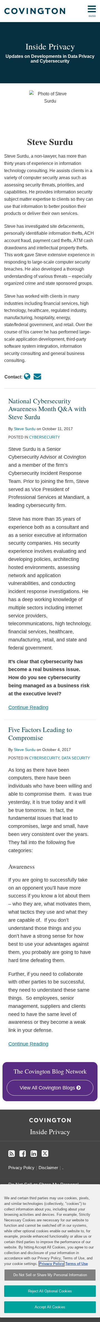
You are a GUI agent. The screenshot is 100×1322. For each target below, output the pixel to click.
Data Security (76, 758)
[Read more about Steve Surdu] (27, 376)
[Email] (37, 376)
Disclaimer (48, 1167)
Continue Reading (28, 706)
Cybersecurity (44, 437)
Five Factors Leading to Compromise (40, 733)
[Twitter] (45, 1154)
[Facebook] (22, 1154)
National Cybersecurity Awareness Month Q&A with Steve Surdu (47, 408)
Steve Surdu (25, 429)
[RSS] (11, 1154)
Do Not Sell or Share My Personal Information (50, 1275)
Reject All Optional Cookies (50, 1291)
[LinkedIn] (34, 1154)
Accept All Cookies (50, 1307)
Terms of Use (76, 1264)
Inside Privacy (50, 46)
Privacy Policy (21, 1167)
